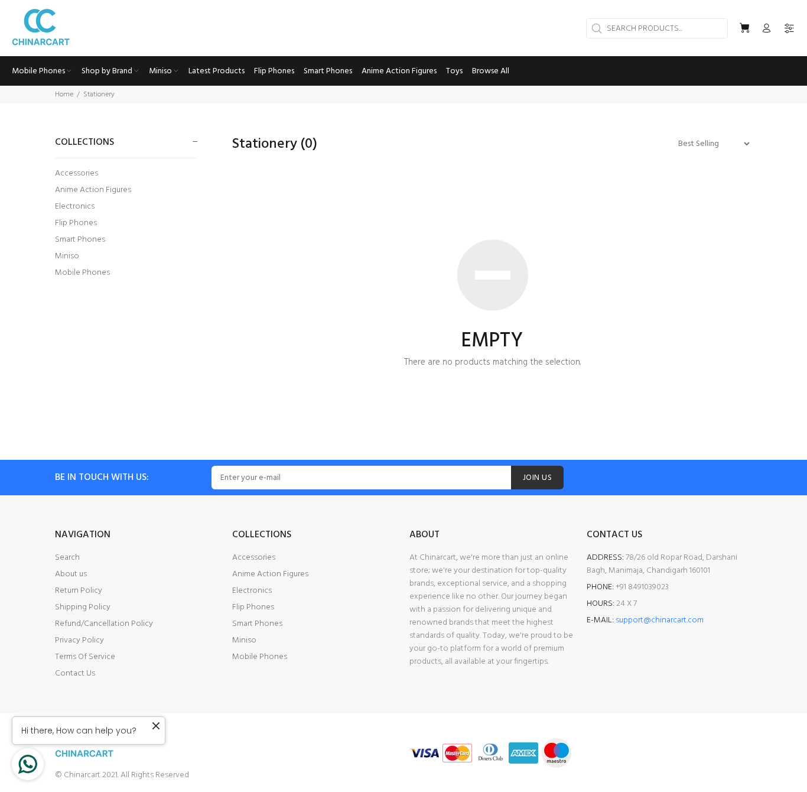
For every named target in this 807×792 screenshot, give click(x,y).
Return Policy (78, 591)
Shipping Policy (82, 607)
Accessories (76, 173)
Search (67, 557)
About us (71, 574)
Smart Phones (80, 239)
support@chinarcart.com (660, 620)
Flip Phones (76, 223)
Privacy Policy (79, 640)
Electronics (75, 206)
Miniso (67, 256)
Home (64, 94)
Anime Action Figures (93, 190)
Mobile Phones (82, 272)
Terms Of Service (85, 657)
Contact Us (75, 673)
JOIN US (537, 478)
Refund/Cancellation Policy (104, 624)
